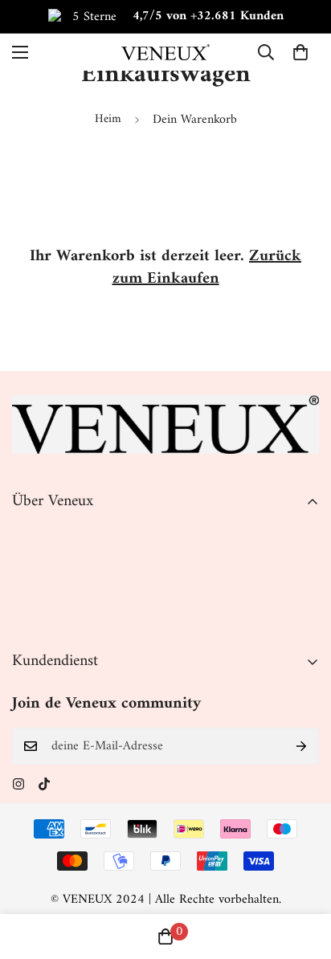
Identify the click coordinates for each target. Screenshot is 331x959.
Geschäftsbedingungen (69, 588)
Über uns (35, 534)
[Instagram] (18, 783)
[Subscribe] (301, 746)
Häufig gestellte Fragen (70, 830)
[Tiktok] (44, 783)
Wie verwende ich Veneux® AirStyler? (110, 803)
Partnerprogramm (58, 616)
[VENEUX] (165, 51)
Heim (108, 119)
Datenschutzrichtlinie (66, 561)
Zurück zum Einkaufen (207, 268)
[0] (300, 52)
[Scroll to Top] (302, 874)
